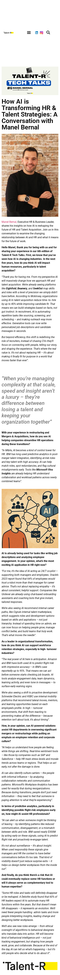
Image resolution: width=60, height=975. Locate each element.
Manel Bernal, (10, 221)
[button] (29, 32)
